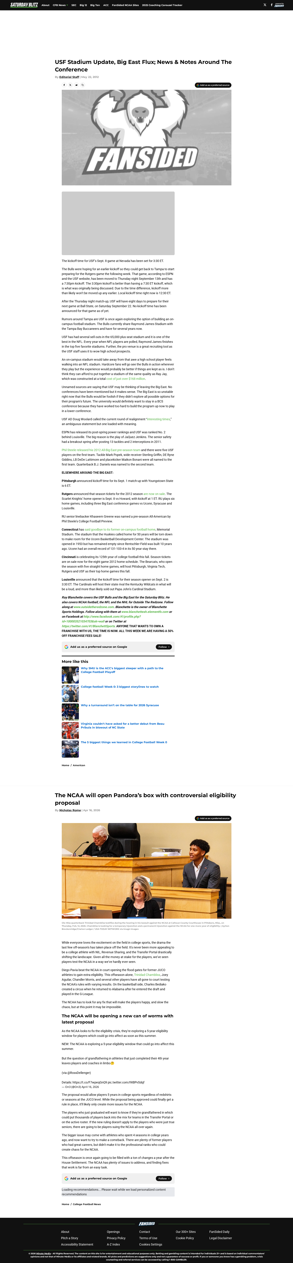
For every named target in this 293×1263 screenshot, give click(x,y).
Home (65, 765)
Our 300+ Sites (186, 1232)
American (79, 765)
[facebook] (271, 4)
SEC (73, 5)
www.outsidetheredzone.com (94, 607)
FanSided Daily (219, 1232)
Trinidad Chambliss (147, 975)
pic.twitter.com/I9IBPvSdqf (126, 1082)
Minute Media (43, 1253)
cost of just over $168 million (125, 379)
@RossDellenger (78, 1073)
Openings (113, 1232)
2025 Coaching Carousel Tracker (162, 5)
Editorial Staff (69, 77)
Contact (144, 1232)
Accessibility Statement (77, 1244)
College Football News (87, 1204)
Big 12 (83, 5)
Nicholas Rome (70, 810)
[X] (265, 4)
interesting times (158, 419)
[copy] (82, 85)
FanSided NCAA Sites (125, 5)
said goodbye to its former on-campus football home (120, 529)
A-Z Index (113, 1244)
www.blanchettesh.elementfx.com (144, 612)
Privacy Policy (116, 1238)
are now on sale (154, 494)
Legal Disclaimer (220, 1238)
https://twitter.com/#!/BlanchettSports (88, 626)
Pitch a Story (69, 1238)
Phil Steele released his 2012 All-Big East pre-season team (101, 450)
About (45, 5)
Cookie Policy (185, 1238)
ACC (106, 5)
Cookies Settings (150, 1244)
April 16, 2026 (90, 1087)
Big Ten (95, 5)
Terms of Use (148, 1238)
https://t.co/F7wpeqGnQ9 (90, 1082)
